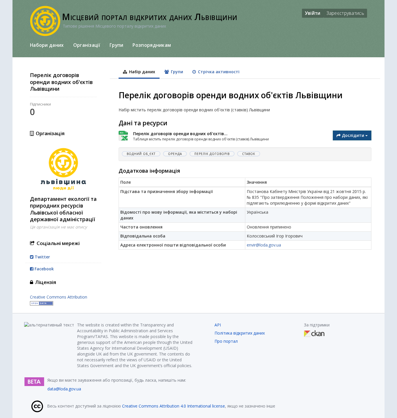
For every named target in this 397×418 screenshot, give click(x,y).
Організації (86, 45)
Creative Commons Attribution (58, 297)
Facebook (43, 268)
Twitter (41, 257)
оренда (175, 154)
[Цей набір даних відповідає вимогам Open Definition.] (41, 303)
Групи (117, 45)
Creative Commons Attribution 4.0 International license (173, 406)
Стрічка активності (218, 71)
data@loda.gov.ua (64, 389)
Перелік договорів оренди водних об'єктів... (180, 133)
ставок (248, 154)
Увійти (313, 13)
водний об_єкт (141, 154)
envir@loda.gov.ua (264, 245)
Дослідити (353, 135)
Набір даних (141, 71)
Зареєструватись (345, 13)
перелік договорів (212, 154)
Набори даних (47, 45)
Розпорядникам (152, 45)
